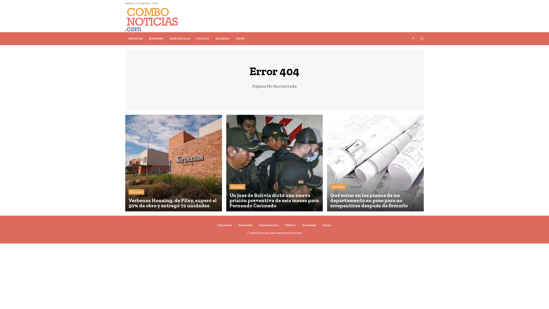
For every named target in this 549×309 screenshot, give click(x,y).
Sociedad (136, 192)
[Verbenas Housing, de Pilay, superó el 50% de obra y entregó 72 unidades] (173, 163)
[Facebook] (413, 38)
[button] (422, 38)
